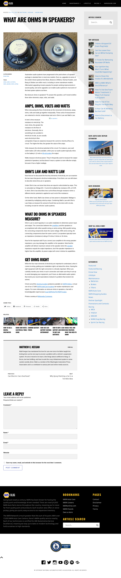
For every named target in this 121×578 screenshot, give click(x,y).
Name (6, 432)
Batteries (94, 281)
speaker (70, 246)
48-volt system (47, 153)
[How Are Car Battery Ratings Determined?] (46, 321)
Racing (96, 3)
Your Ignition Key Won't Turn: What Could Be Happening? (103, 69)
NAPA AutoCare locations (45, 286)
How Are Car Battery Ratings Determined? (45, 330)
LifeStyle (87, 3)
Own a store (68, 512)
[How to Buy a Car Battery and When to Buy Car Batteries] (59, 321)
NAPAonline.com (69, 506)
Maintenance (74, 3)
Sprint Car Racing (97, 322)
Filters (93, 288)
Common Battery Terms (33, 329)
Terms (95, 509)
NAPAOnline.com (110, 3)
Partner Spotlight (95, 300)
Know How (39, 12)
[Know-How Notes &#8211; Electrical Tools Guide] (22, 321)
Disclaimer (97, 503)
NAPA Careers (68, 503)
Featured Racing (95, 269)
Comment (7, 405)
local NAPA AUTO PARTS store (55, 292)
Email (5, 442)
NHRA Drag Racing (98, 319)
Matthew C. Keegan (26, 12)
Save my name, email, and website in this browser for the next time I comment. (34, 462)
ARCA (93, 310)
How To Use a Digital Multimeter (7, 330)
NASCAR (94, 316)
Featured (92, 266)
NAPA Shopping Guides (98, 294)
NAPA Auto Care (95, 291)
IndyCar (94, 313)
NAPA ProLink (68, 509)
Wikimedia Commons (45, 296)
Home (64, 3)
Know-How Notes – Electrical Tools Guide (22, 330)
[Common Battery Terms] (34, 321)
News (91, 297)
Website (6, 452)
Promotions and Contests (99, 304)
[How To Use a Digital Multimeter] (9, 321)
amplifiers (55, 225)
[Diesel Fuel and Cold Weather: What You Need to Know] (71, 321)
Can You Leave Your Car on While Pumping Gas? (104, 53)
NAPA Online (67, 284)
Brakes (93, 284)
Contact (96, 499)
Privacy (96, 506)
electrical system (42, 284)
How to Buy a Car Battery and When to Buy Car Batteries (59, 331)
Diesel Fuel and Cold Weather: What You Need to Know (70, 331)
